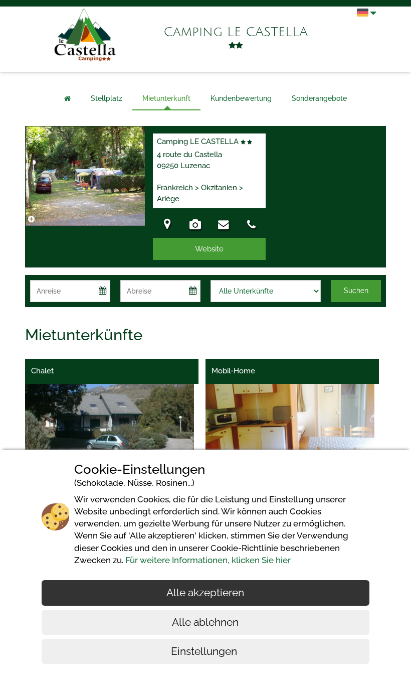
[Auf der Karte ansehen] (167, 225)
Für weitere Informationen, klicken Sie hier (208, 560)
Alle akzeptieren (205, 592)
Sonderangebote (319, 98)
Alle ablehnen (205, 622)
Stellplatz (106, 98)
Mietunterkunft (166, 98)
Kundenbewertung (241, 98)
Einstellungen (205, 651)
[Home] (67, 98)
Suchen (356, 291)
